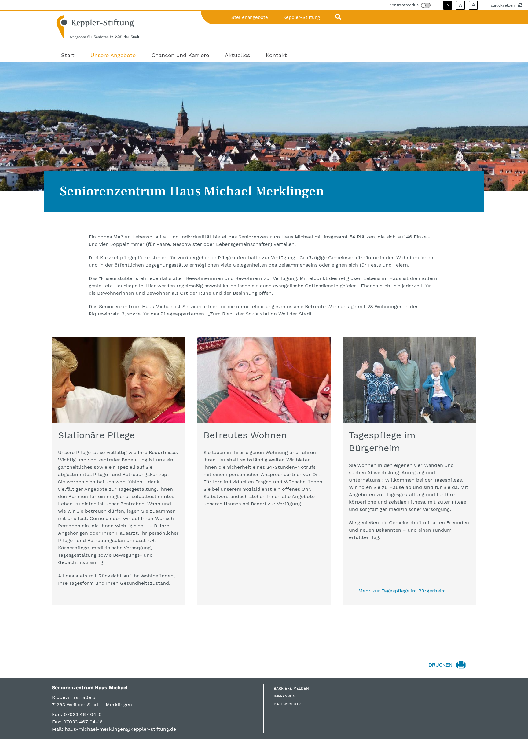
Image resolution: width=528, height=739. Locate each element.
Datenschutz (287, 704)
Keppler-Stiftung (301, 17)
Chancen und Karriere (180, 55)
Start (68, 55)
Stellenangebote (249, 17)
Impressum (285, 696)
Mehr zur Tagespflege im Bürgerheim (402, 591)
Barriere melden (291, 688)
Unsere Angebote (113, 55)
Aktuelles (237, 55)
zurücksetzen (503, 5)
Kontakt (276, 55)
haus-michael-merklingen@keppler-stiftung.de (120, 729)
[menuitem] (67, 55)
